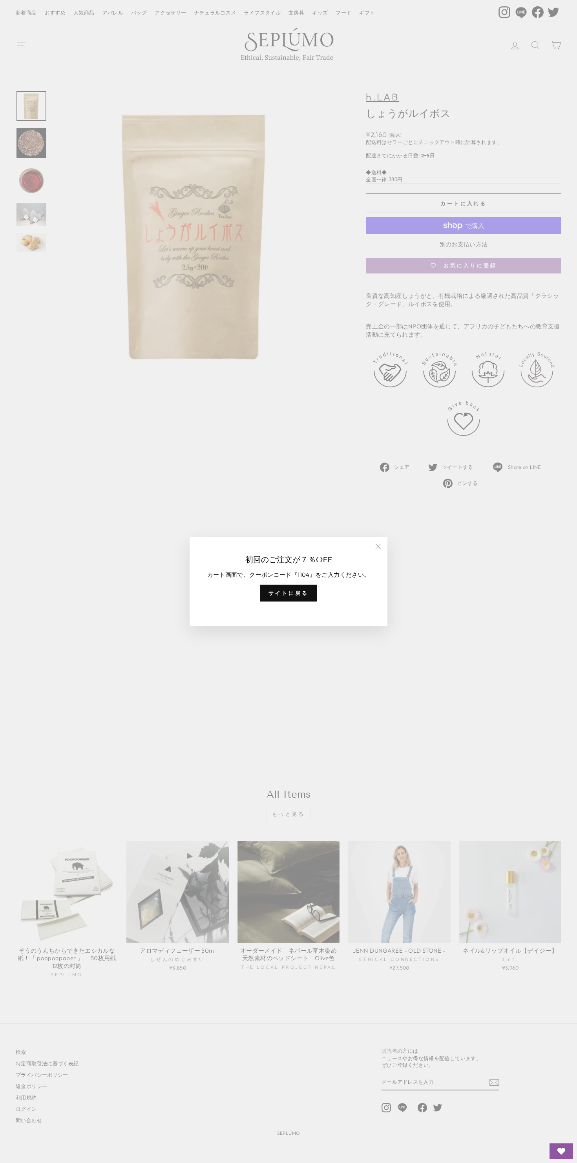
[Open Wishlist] (561, 1151)
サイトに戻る (288, 593)
